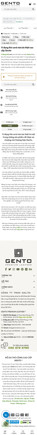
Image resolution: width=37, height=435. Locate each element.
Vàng (16, 37)
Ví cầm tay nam (27, 126)
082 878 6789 (16, 325)
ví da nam (19, 229)
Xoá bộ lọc (6, 37)
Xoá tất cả (19, 22)
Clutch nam (23, 401)
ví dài (18, 227)
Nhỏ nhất (26, 40)
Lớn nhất (10, 43)
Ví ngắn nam (27, 122)
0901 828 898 (26, 325)
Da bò (13, 40)
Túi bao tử (31, 401)
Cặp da (26, 398)
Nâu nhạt (26, 37)
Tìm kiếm (33, 9)
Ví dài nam (9, 122)
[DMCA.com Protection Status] (25, 422)
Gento (29, 54)
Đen (4, 40)
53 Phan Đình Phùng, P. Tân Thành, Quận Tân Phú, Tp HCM (18, 321)
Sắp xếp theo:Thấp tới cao (12, 19)
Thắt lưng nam (21, 403)
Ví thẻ (10, 126)
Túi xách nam (18, 398)
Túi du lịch (15, 401)
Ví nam (12, 403)
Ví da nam (14, 34)
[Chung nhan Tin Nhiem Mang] (18, 426)
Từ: (29, 19)
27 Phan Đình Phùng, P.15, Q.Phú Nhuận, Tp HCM (18, 316)
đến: (8, 22)
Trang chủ (6, 34)
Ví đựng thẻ (5, 54)
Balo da (8, 401)
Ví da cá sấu (27, 129)
